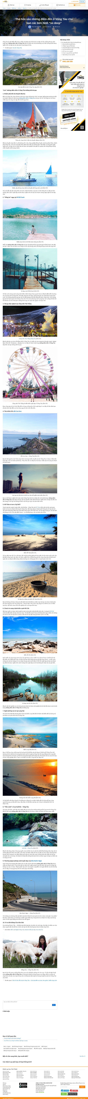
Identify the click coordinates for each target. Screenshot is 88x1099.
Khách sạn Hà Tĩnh (19, 1073)
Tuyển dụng (5, 1091)
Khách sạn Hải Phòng (33, 1073)
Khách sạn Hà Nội (6, 1073)
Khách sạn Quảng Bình (33, 1076)
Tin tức (4, 8)
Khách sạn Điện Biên (61, 1072)
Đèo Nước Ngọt (36, 861)
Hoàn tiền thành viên (7, 1092)
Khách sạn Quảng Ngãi (61, 1076)
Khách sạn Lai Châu (6, 1075)
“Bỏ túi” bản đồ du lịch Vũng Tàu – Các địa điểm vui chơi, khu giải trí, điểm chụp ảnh (34, 980)
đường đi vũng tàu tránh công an (10, 1050)
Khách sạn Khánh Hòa (61, 1073)
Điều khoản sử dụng (6, 1085)
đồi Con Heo (17, 411)
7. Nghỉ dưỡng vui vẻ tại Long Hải (68, 54)
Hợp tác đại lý (5, 1094)
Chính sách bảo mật (6, 1087)
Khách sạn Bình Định (61, 1071)
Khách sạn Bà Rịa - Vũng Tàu (21, 1071)
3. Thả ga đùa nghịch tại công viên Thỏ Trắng (70, 47)
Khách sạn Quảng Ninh (75, 1076)
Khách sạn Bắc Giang (33, 1071)
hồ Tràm (38, 507)
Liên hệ (4, 1084)
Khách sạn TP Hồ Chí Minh (76, 1077)
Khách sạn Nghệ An (61, 1075)
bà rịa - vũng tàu (7, 1046)
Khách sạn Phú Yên (19, 1076)
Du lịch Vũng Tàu (17, 47)
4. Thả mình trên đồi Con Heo (67, 49)
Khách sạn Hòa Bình (47, 1073)
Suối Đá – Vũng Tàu (27, 848)
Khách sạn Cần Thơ (19, 1072)
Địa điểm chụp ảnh (38, 1048)
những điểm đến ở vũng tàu (24, 1050)
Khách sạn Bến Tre (47, 1071)
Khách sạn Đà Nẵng (33, 1072)
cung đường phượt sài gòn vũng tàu (25, 1048)
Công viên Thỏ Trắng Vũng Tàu (27, 338)
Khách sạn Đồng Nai (74, 1072)
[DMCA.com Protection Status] (69, 1093)
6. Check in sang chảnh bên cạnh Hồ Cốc (70, 53)
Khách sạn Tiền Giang (61, 1077)
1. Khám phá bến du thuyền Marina (68, 44)
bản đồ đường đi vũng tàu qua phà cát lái (32, 1046)
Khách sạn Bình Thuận (6, 1072)
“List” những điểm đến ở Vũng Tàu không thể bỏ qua (71, 42)
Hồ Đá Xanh (20, 197)
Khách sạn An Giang (6, 1071)
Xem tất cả (82, 1056)
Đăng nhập (82, 1)
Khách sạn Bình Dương (75, 1071)
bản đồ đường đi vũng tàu (17, 1046)
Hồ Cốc (52, 611)
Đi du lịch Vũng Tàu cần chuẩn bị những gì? (12, 1038)
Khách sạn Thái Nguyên (19, 1077)
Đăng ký (82, 1086)
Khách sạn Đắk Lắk (47, 1072)
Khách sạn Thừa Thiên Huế (48, 1077)
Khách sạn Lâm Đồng (20, 1075)
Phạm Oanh (34, 26)
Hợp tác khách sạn (6, 1088)
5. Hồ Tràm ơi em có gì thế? (67, 51)
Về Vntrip (4, 1083)
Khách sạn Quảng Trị (6, 1077)
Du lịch (8, 8)
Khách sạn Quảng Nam (48, 1076)
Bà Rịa (19, 8)
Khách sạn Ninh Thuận (6, 1076)
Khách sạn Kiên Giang (75, 1073)
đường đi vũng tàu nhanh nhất (49, 1048)
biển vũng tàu (44, 1046)
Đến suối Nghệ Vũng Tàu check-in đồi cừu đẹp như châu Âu (27, 929)
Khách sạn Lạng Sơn (33, 1075)
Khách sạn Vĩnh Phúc (6, 1079)
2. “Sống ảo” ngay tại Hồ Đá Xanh (68, 45)
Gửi (54, 1004)
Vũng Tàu (24, 8)
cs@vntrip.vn (41, 1091)
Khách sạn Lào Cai (47, 1075)
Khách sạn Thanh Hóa (33, 1077)
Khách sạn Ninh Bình (75, 1075)
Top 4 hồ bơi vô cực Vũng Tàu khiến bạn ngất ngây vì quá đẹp (16, 1040)
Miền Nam (14, 8)
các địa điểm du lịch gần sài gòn (10, 1048)
